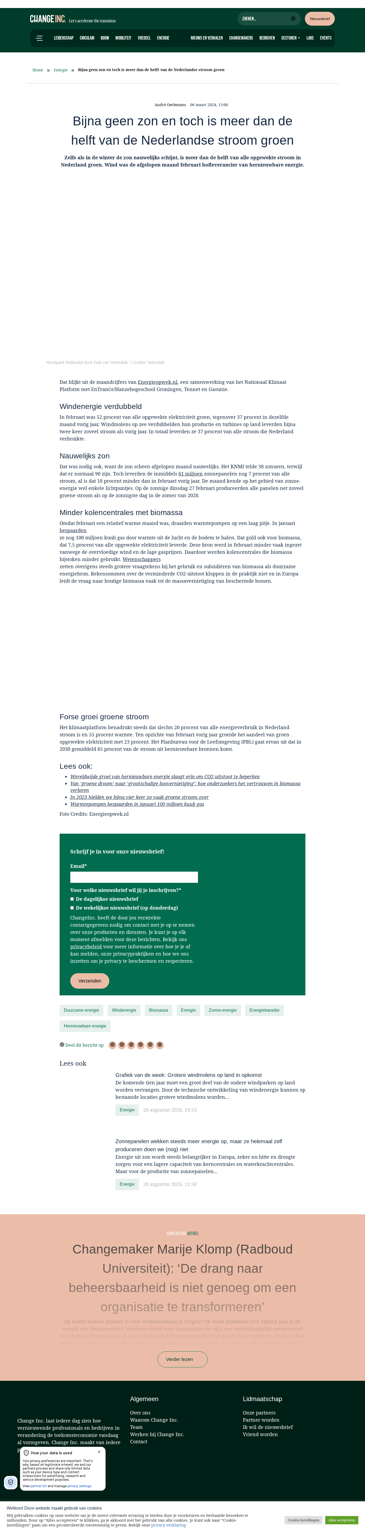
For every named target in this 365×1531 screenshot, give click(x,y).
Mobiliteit (123, 38)
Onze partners (259, 1412)
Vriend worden (260, 1434)
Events (326, 38)
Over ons (140, 1412)
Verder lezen (179, 1359)
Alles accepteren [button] (341, 1520)
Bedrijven (267, 38)
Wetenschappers (142, 559)
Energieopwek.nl (157, 382)
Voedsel (144, 38)
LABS (310, 38)
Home (38, 69)
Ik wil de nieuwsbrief (268, 1427)
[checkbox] (134, 903)
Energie (163, 38)
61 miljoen (190, 473)
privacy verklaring (168, 1525)
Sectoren (289, 38)
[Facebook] (122, 1045)
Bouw (105, 38)
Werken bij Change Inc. (157, 1434)
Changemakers (241, 38)
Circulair (87, 38)
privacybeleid (86, 946)
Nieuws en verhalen (207, 38)
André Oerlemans (170, 104)
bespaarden (73, 530)
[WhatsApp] (141, 1045)
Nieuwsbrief (320, 19)
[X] (112, 1045)
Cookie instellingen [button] (303, 1520)
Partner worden (261, 1420)
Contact (138, 1441)
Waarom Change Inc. (154, 1420)
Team (136, 1427)
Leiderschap (63, 38)
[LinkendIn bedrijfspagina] (131, 1045)
